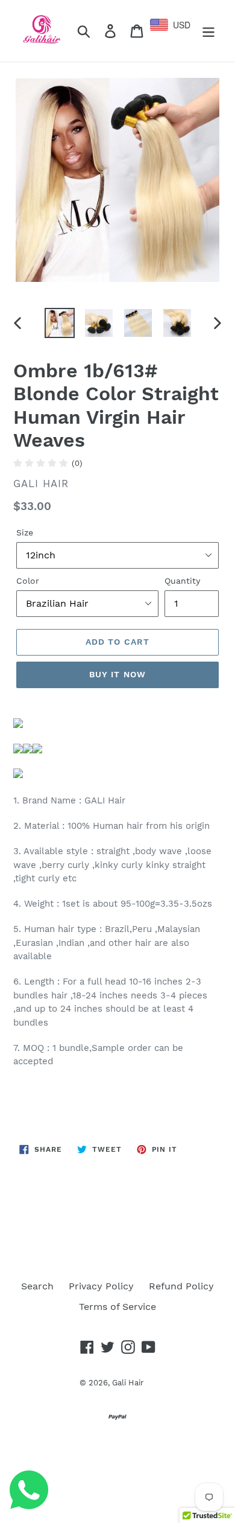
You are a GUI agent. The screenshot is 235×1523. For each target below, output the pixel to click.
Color (27, 581)
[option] (60, 323)
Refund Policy (181, 1286)
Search (37, 1286)
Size (24, 532)
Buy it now (117, 674)
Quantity (182, 581)
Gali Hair (127, 1382)
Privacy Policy (101, 1286)
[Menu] (208, 31)
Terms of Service (117, 1306)
